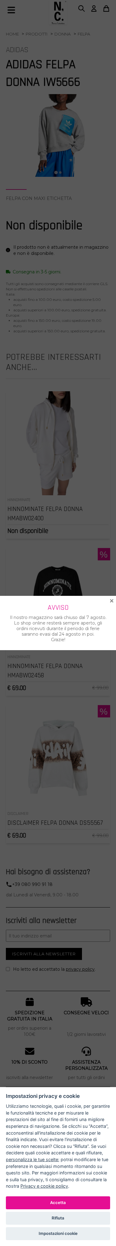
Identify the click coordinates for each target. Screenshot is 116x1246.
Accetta (58, 1202)
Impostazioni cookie (58, 1233)
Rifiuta (58, 1217)
